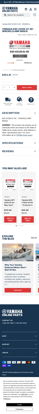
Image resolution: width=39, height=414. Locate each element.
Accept (19, 405)
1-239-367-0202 (21, 323)
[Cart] (35, 9)
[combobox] (16, 15)
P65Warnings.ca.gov (24, 135)
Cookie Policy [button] (24, 394)
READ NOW (22, 290)
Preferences (19, 409)
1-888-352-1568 (7, 323)
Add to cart (27, 87)
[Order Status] (26, 9)
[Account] (30, 9)
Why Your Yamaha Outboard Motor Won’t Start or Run (15, 267)
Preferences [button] (7, 399)
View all (34, 238)
